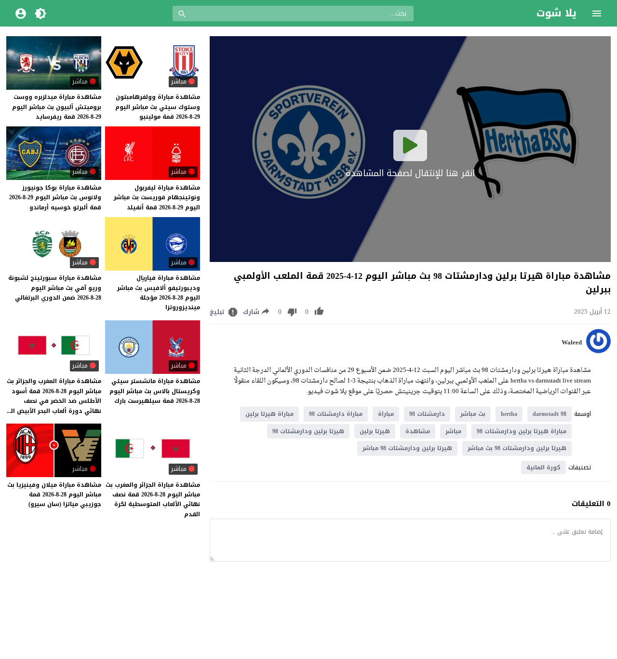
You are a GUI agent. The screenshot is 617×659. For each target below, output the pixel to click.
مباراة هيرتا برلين (269, 414)
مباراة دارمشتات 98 (335, 414)
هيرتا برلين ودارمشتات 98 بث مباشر (517, 448)
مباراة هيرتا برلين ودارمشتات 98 (521, 431)
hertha (509, 414)
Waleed (572, 342)
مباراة (386, 414)
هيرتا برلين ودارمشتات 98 (308, 431)
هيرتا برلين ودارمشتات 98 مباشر (407, 448)
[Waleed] (598, 351)
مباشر (453, 431)
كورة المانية (543, 467)
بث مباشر (472, 414)
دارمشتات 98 (427, 414)
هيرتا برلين (375, 431)
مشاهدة (417, 431)
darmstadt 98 (549, 414)
